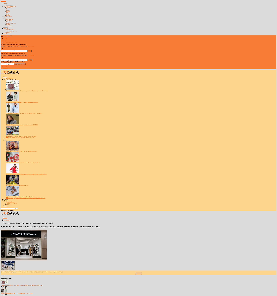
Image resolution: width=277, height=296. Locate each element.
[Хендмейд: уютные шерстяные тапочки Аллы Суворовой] (12, 195)
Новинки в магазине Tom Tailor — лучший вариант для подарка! (22, 102)
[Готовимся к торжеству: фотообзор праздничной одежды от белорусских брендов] (12, 172)
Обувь (7, 12)
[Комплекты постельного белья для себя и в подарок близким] (12, 134)
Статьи (5, 18)
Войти (5, 38)
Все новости (9, 5)
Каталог (5, 33)
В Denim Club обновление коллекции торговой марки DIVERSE (22, 124)
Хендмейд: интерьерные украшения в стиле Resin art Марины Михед (23, 162)
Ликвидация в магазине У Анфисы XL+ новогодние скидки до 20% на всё (24, 113)
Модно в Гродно (10, 29)
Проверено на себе (11, 23)
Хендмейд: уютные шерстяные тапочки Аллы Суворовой (20, 196)
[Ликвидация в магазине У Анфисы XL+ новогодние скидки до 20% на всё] (12, 112)
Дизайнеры (9, 20)
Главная (5, 3)
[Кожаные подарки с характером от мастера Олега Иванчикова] (12, 150)
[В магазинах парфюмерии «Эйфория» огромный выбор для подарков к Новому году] (12, 89)
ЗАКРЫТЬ (3, 1)
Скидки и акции (7, 16)
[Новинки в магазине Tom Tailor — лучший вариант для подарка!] (12, 100)
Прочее (8, 15)
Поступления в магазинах (9, 6)
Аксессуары (9, 7)
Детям (7, 10)
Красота (8, 11)
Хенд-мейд (9, 25)
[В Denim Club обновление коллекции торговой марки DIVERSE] (12, 123)
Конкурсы (8, 32)
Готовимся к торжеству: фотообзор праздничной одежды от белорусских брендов (26, 174)
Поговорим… (9, 21)
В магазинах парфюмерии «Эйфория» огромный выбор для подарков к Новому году (27, 90)
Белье (7, 8)
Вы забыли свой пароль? (7, 52)
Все (7, 137)
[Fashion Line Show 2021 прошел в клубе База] (12, 184)
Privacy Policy (31, 46)
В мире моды (9, 19)
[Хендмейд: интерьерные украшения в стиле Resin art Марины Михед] (12, 161)
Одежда (8, 14)
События (5, 27)
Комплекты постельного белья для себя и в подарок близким (21, 136)
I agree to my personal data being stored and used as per (18, 46)
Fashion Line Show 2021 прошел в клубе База (17, 185)
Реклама (5, 68)
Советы (8, 24)
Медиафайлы (6, 220)
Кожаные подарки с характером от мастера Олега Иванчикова (21, 151)
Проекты (5, 28)
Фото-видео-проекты (11, 31)
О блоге (5, 66)
